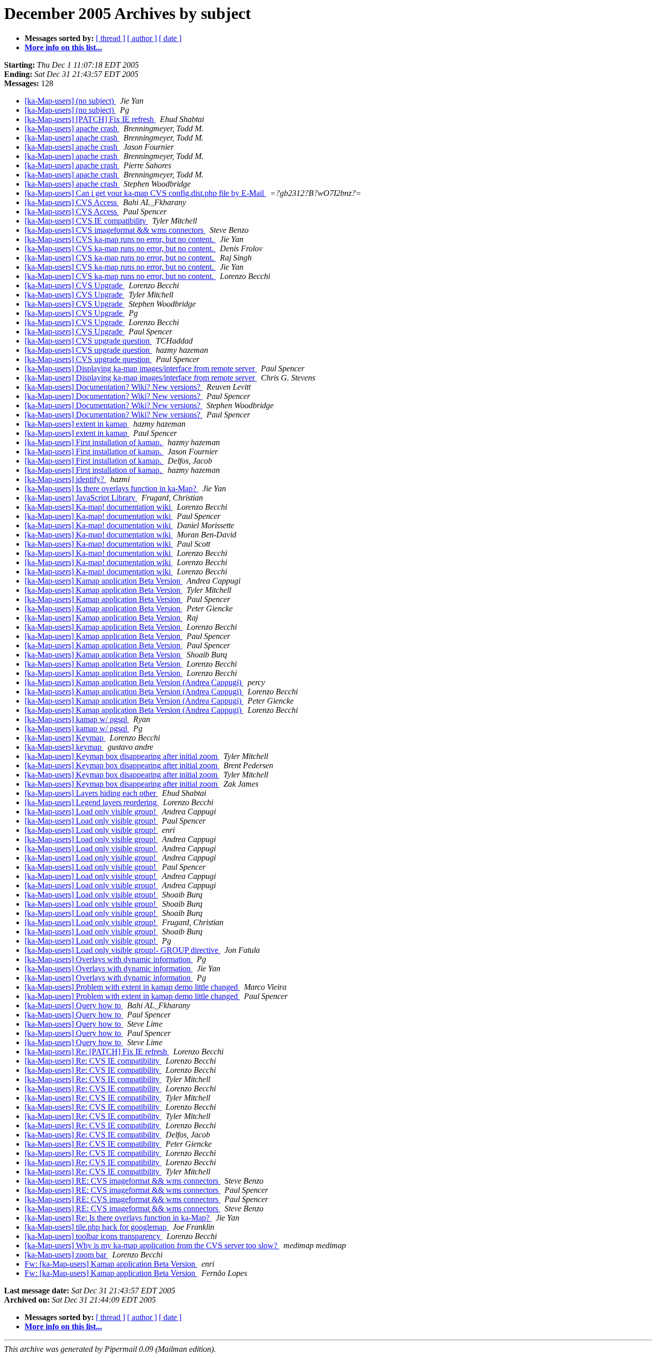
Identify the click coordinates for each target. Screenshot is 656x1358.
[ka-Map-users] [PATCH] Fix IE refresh (90, 119)
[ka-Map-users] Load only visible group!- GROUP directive (122, 950)
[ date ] (170, 38)
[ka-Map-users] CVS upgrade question (88, 340)
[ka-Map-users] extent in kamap (77, 424)
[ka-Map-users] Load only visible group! (91, 811)
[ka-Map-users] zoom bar (66, 1254)
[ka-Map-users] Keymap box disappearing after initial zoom (122, 756)
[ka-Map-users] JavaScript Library (81, 497)
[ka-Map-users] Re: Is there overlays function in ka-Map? (118, 1217)
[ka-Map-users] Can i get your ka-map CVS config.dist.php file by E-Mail (145, 193)
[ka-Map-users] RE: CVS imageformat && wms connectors (122, 1180)
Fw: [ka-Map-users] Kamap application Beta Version (111, 1264)
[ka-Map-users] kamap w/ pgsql (77, 719)
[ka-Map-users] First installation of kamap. (94, 442)
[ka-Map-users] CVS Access (72, 202)
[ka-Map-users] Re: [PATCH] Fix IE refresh (97, 1051)
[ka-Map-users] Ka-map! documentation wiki (99, 507)
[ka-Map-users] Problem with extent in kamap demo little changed (132, 987)
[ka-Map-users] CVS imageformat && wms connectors (115, 230)
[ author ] (142, 38)
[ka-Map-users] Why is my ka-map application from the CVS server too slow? (152, 1245)
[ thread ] (110, 38)
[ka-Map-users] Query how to (74, 1005)
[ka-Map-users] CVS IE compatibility (86, 220)
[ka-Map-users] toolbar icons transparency (93, 1236)
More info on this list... (63, 47)
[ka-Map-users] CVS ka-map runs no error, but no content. (120, 239)
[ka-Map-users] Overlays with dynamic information (109, 959)
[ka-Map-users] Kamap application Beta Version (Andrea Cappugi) (134, 682)
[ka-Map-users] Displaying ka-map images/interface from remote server (141, 368)
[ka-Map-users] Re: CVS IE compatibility (93, 1060)
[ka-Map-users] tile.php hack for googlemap (97, 1227)
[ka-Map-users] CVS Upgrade (75, 285)
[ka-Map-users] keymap (64, 747)
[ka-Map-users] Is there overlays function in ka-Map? (111, 488)
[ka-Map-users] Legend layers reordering (92, 802)
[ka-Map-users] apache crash (72, 128)
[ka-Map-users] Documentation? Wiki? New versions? (113, 387)
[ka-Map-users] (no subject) (70, 100)
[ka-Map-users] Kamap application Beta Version (103, 580)
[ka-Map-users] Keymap (65, 737)
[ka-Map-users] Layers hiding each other (91, 793)
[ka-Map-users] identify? (65, 479)
